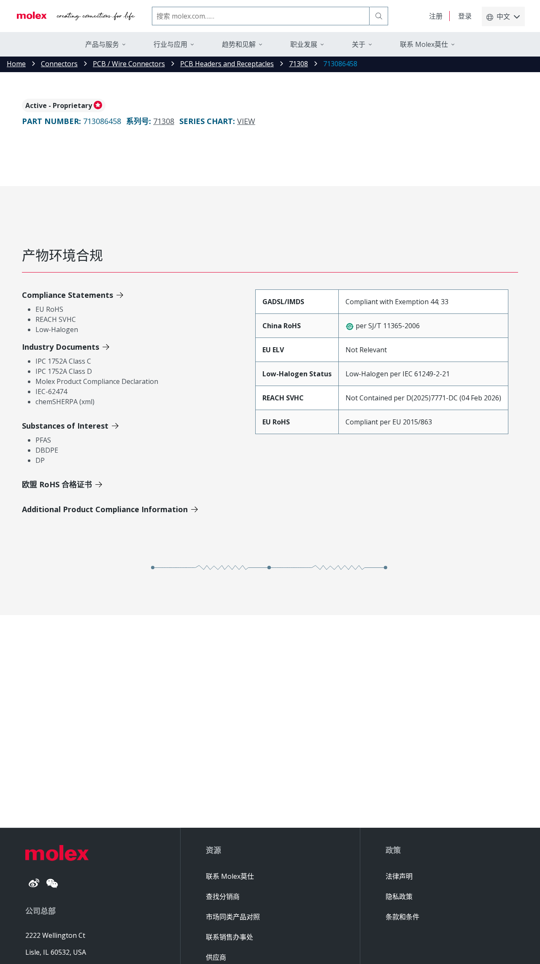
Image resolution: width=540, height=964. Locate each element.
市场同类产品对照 (233, 916)
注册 (436, 16)
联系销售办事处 (229, 937)
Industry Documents (60, 347)
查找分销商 (223, 896)
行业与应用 (170, 44)
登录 (465, 16)
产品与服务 (102, 44)
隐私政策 (399, 896)
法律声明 (399, 876)
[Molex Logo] (76, 16)
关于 (358, 44)
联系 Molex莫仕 (230, 876)
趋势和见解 (239, 44)
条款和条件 (402, 916)
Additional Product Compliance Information (105, 509)
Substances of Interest (65, 426)
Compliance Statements (67, 295)
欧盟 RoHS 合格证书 (57, 484)
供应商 (216, 957)
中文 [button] (503, 16)
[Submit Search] (379, 16)
